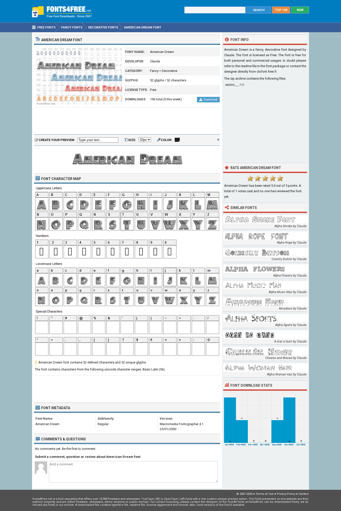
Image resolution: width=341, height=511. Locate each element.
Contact (304, 494)
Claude (155, 61)
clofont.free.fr (266, 71)
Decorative (169, 71)
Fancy (154, 71)
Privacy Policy (286, 494)
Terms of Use (265, 494)
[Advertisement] (127, 121)
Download (210, 99)
